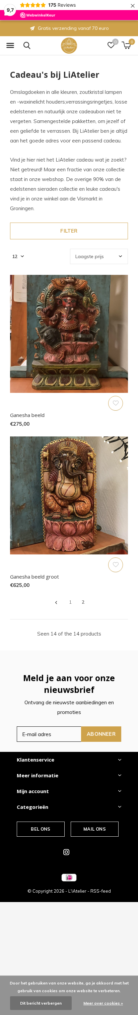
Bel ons (40, 829)
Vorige (56, 602)
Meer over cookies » (103, 1003)
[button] (10, 45)
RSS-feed (100, 891)
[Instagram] (66, 852)
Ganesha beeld (27, 415)
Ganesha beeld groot (34, 576)
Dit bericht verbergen (41, 1003)
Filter (68, 231)
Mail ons (94, 829)
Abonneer (101, 734)
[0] (126, 45)
